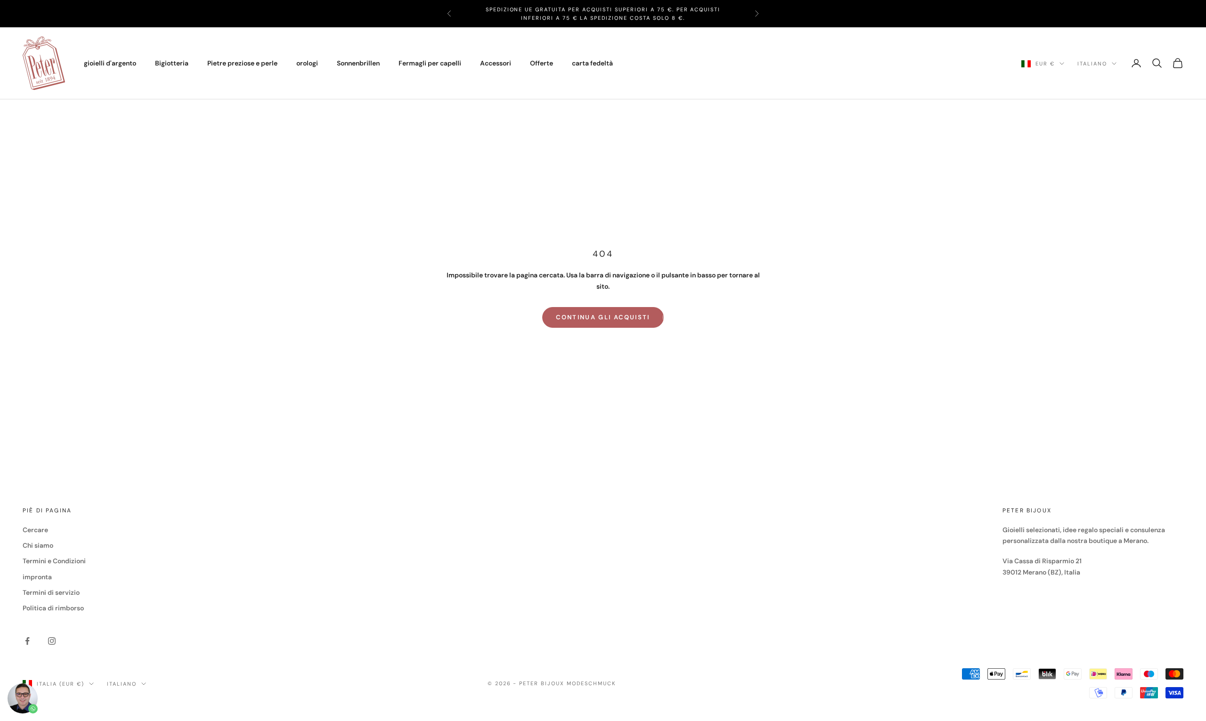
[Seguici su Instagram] (52, 641)
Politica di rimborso (53, 608)
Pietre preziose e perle (242, 63)
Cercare (35, 530)
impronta (37, 577)
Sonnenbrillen (358, 63)
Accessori (495, 63)
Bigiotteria (171, 63)
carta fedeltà (592, 63)
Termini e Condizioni (54, 561)
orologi (307, 63)
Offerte (541, 63)
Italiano (1092, 63)
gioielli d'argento (110, 63)
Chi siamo (38, 545)
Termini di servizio (51, 592)
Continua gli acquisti (603, 317)
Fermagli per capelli (430, 63)
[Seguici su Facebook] (27, 641)
